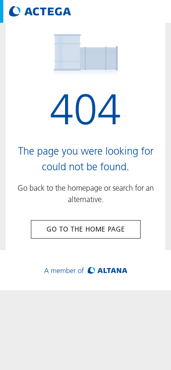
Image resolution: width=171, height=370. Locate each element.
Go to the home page (86, 229)
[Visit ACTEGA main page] (40, 11)
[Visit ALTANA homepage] (85, 270)
